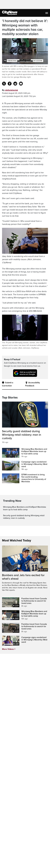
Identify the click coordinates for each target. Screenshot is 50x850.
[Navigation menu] (47, 13)
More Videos (8, 649)
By (10, 90)
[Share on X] (4, 84)
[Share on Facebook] (10, 84)
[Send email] (21, 84)
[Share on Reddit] (15, 84)
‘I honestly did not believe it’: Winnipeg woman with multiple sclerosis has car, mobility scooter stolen (25, 27)
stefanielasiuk (11, 90)
